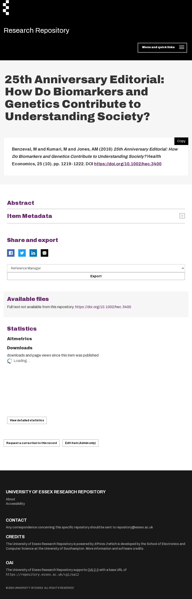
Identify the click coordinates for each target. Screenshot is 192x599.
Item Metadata (29, 216)
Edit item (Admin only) (80, 443)
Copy (179, 140)
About (10, 499)
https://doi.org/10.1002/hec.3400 (128, 164)
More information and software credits (114, 548)
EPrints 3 (100, 544)
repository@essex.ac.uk (135, 527)
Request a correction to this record (31, 443)
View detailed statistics (27, 420)
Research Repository (36, 30)
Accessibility (15, 503)
